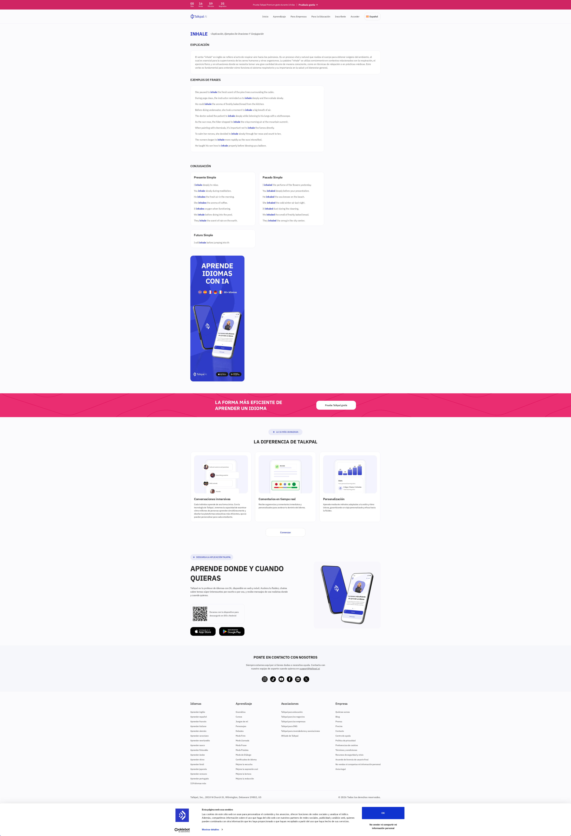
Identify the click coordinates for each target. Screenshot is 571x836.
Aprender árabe (197, 754)
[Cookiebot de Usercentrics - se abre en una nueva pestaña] (182, 830)
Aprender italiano (198, 726)
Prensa (338, 721)
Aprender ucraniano (199, 735)
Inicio (265, 16)
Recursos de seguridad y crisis (349, 754)
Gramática (241, 712)
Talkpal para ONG (289, 726)
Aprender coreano (198, 774)
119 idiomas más (198, 783)
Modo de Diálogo (243, 754)
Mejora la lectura (243, 774)
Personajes (241, 726)
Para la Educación (320, 16)
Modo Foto (241, 735)
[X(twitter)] (306, 679)
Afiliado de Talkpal (289, 735)
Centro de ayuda (343, 735)
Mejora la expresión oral (247, 769)
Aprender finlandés (199, 750)
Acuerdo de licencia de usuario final (351, 759)
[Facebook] (290, 679)
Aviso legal (340, 769)
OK (383, 813)
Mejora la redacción (245, 778)
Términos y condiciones (346, 750)
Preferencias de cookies (346, 745)
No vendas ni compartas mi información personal (358, 764)
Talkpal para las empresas (293, 721)
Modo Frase (241, 745)
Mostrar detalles (210, 829)
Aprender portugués (199, 778)
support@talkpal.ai (309, 668)
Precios (338, 726)
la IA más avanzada (287, 432)
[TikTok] (273, 679)
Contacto (339, 731)
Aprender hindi (197, 764)
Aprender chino (197, 759)
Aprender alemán (198, 731)
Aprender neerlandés (200, 740)
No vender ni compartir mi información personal (383, 826)
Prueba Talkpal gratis (336, 405)
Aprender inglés (197, 712)
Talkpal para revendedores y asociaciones (300, 731)
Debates (240, 731)
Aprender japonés (198, 769)
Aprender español (198, 716)
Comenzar (285, 532)
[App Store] (203, 631)
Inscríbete (340, 16)
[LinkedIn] (298, 679)
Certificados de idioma (246, 759)
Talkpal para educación (292, 712)
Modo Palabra (242, 750)
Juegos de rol (242, 721)
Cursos (239, 716)
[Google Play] (231, 631)
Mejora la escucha (244, 764)
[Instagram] (265, 679)
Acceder (355, 16)
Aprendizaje (279, 16)
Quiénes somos (342, 712)
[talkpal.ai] (198, 16)
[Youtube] (281, 679)
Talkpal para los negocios (293, 716)
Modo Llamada (242, 740)
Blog (337, 716)
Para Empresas (299, 16)
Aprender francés (198, 721)
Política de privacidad (345, 740)
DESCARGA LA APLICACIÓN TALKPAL (213, 557)
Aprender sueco (197, 745)
